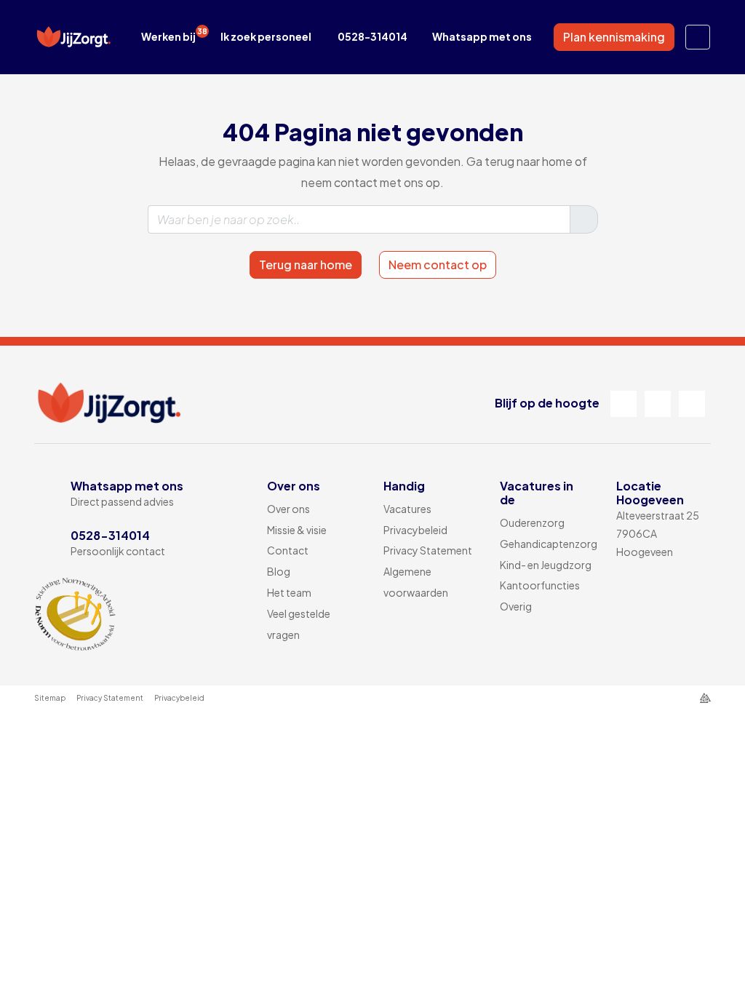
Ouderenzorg (532, 522)
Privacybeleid (415, 529)
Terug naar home (305, 264)
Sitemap (49, 697)
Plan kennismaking (614, 36)
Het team (289, 592)
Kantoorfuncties (540, 585)
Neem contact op (438, 264)
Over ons (288, 508)
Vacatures (407, 508)
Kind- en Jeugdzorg (545, 564)
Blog (278, 571)
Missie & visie (297, 529)
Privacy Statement (427, 550)
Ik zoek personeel (265, 36)
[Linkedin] (658, 404)
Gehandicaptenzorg (548, 543)
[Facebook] (623, 404)
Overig (516, 606)
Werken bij (174, 35)
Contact (287, 550)
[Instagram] (692, 404)
